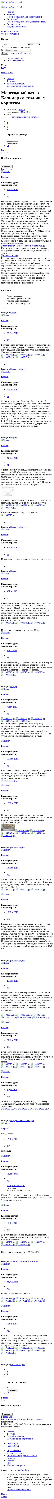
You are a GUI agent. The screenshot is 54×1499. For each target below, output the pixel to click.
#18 (8, 1230)
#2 (8, 340)
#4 (8, 465)
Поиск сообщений (33, 17)
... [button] (7, 129)
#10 (8, 810)
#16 (8, 1146)
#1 (8, 196)
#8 (8, 714)
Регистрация (7, 72)
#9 (8, 766)
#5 (8, 554)
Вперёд (4, 150)
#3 (8, 396)
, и (24, 1261)
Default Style (12, 1443)
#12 (8, 919)
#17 (8, 1181)
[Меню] (2, 5)
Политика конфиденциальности (22, 1455)
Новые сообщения (15, 17)
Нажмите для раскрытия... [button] (19, 1190)
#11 (8, 875)
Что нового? (12, 19)
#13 (8, 988)
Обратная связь (14, 1450)
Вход (3, 67)
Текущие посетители (16, 26)
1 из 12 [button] (4, 152)
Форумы (11, 14)
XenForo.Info (23, 1470)
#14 (8, 1047)
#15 (8, 1097)
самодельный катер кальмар (25, 117)
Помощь (11, 1458)
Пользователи (13, 24)
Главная (10, 12)
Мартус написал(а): (16, 1185)
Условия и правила (16, 1453)
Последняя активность (35, 22)
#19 (8, 1289)
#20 (8, 1331)
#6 (8, 598)
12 (8, 145)
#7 (8, 658)
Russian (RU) (13, 1446)
